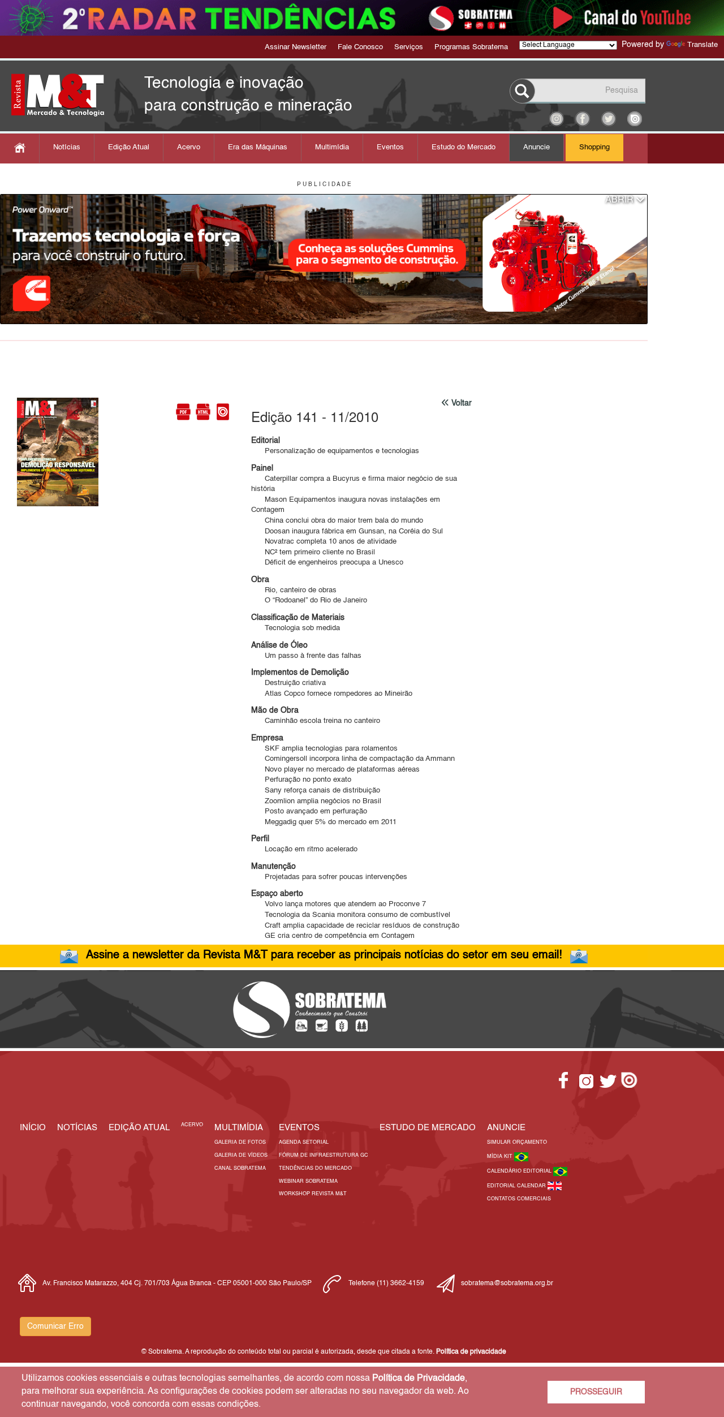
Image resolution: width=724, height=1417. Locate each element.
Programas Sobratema (471, 47)
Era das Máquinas (257, 147)
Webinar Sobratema (308, 1181)
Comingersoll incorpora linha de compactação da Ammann (353, 759)
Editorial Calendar (517, 1185)
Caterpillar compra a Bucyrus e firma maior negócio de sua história (354, 484)
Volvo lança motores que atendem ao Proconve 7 (338, 904)
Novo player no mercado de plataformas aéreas (335, 769)
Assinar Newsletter (295, 47)
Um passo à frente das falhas (306, 656)
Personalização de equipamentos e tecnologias (335, 451)
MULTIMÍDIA (238, 1127)
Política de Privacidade (418, 1378)
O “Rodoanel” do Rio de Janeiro (309, 600)
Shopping (594, 147)
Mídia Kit (500, 1156)
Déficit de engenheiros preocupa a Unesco (327, 562)
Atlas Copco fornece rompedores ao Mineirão (331, 693)
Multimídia (332, 147)
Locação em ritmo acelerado (304, 849)
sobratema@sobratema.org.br (507, 1283)
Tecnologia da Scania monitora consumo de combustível (350, 915)
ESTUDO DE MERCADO (428, 1127)
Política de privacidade (471, 1352)
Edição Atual (128, 147)
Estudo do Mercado (463, 147)
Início (33, 1127)
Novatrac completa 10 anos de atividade (324, 541)
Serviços (408, 47)
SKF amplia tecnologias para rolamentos (324, 748)
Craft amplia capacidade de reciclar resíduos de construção (355, 925)
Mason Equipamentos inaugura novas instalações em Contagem (345, 505)
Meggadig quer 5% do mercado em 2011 (324, 822)
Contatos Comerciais (519, 1198)
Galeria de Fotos (240, 1142)
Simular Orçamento (517, 1142)
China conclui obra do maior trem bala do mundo (337, 520)
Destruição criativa (288, 683)
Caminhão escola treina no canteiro (315, 721)
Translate (702, 45)
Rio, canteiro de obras (294, 590)
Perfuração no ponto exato (301, 779)
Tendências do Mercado (315, 1168)
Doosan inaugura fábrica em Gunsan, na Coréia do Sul (347, 531)
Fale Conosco (360, 47)
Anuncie (536, 147)
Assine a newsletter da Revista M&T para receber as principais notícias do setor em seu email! (324, 955)
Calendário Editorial (520, 1171)
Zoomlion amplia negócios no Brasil (316, 801)
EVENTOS (299, 1127)
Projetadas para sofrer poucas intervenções (329, 877)
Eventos (390, 147)
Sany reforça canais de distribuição (315, 790)
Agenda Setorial (304, 1142)
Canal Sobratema (240, 1168)
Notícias (66, 147)
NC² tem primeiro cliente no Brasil (313, 552)
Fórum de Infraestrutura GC (323, 1155)
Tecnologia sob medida (295, 628)
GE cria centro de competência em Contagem (333, 936)
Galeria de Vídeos (241, 1155)
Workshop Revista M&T (313, 1193)
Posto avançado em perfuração (309, 811)
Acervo (188, 147)
